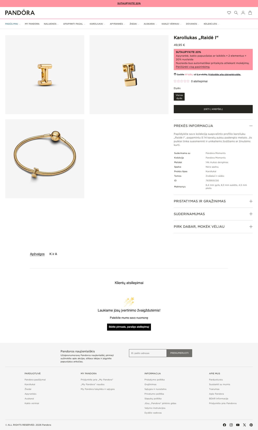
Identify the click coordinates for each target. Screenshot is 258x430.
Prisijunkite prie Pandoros (223, 403)
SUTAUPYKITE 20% (129, 3)
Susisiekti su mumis (219, 384)
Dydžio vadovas (153, 412)
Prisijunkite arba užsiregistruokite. (224, 74)
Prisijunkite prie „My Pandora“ (97, 379)
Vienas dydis (180, 97)
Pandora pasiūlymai (35, 379)
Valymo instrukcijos (154, 408)
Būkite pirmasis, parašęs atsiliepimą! (129, 327)
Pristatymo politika (154, 379)
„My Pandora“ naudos (92, 384)
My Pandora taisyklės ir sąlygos (98, 389)
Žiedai (28, 389)
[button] (236, 13)
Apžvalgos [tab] (37, 254)
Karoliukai (30, 384)
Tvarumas (214, 389)
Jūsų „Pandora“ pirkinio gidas (160, 403)
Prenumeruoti (179, 353)
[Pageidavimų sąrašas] (229, 13)
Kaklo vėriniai (32, 403)
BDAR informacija (218, 398)
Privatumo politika (154, 393)
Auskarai (29, 398)
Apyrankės (30, 393)
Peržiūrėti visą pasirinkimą (193, 66)
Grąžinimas (150, 384)
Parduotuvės (216, 379)
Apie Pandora (216, 393)
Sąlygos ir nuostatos (155, 389)
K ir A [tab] (53, 254)
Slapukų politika (152, 398)
